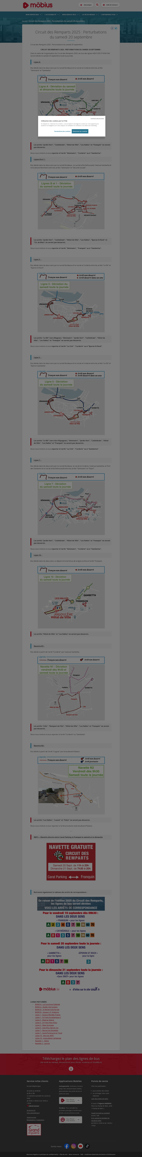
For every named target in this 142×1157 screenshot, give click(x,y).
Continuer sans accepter (97, 118)
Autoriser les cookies (80, 131)
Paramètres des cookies (62, 131)
